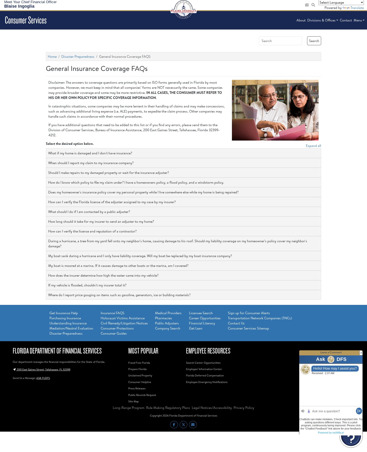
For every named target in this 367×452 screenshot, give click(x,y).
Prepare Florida (137, 369)
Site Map (133, 401)
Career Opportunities (205, 318)
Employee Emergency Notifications (206, 382)
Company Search (167, 328)
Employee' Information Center (204, 369)
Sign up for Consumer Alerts (249, 313)
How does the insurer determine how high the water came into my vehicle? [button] (103, 275)
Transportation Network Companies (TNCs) (260, 318)
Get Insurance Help (63, 313)
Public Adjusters (167, 323)
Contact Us (236, 323)
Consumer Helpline (139, 382)
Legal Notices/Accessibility (212, 407)
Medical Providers (168, 313)
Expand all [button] (313, 145)
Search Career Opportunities (203, 363)
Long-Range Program (128, 407)
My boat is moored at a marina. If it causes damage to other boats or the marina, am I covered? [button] (118, 265)
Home (52, 56)
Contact (346, 20)
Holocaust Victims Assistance (123, 318)
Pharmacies (163, 318)
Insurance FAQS (112, 313)
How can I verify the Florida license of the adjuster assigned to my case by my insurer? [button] (112, 202)
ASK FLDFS (43, 378)
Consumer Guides (114, 333)
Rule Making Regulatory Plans (168, 407)
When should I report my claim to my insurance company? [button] (91, 163)
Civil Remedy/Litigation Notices (124, 323)
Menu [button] (358, 20)
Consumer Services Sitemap (248, 328)
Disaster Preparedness (78, 56)
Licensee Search (201, 313)
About (301, 20)
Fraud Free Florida (139, 363)
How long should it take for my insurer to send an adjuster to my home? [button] (101, 221)
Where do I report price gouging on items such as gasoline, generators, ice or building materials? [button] (119, 295)
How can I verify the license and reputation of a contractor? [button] (92, 231)
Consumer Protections (117, 328)
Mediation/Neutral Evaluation (71, 328)
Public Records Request (142, 395)
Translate (357, 7)
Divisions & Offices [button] (321, 20)
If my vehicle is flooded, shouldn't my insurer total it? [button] (87, 285)
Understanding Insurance (68, 323)
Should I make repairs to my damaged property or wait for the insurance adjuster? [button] (108, 172)
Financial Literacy (202, 323)
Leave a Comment (331, 352)
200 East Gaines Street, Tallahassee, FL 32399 (43, 369)
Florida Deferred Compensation (205, 375)
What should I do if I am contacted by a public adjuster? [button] (89, 211)
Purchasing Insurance (65, 318)
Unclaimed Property (140, 375)
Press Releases (136, 388)
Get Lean (195, 328)
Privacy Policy (244, 407)
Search (314, 40)
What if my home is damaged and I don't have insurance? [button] (90, 153)
